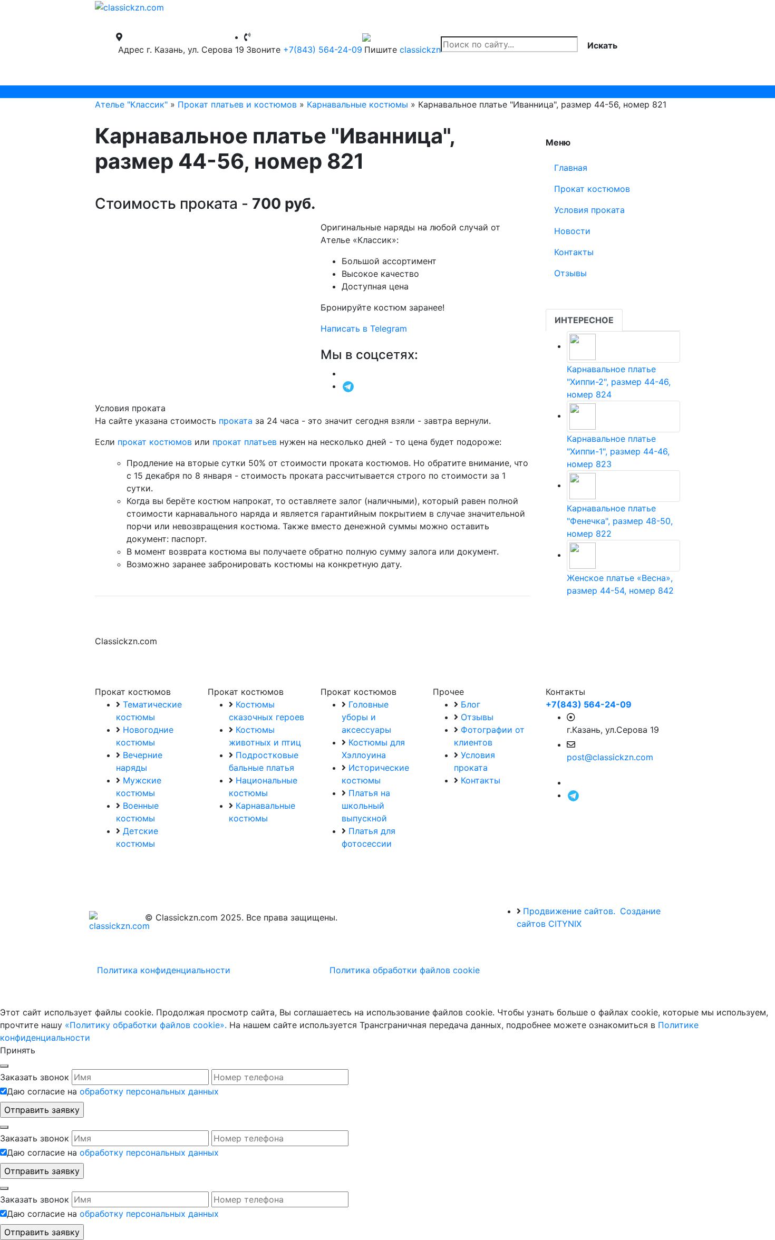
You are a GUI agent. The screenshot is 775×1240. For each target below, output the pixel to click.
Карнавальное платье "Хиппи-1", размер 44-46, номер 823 (618, 451)
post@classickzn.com (610, 757)
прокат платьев (244, 442)
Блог (470, 704)
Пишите (380, 49)
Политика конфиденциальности (163, 970)
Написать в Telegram (364, 328)
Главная (570, 167)
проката (236, 420)
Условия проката (589, 210)
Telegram (113, 91)
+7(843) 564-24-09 (322, 49)
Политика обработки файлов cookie (405, 970)
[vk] (345, 373)
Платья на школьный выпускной (366, 806)
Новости (572, 231)
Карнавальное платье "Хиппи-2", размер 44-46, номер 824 (619, 382)
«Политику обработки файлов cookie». (146, 1025)
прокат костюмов (155, 442)
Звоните (263, 49)
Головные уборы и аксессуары (366, 717)
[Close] (4, 1066)
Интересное (584, 320)
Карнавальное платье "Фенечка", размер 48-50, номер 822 (620, 521)
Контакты (574, 252)
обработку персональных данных (149, 1091)
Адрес (131, 49)
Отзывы (570, 273)
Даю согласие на (113, 1091)
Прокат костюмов (592, 188)
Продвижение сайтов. (569, 911)
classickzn (420, 49)
